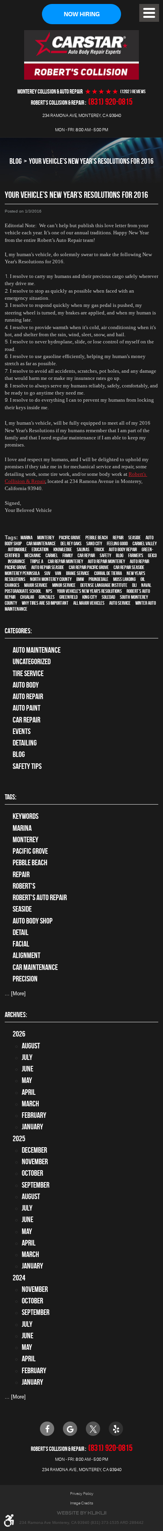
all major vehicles (88, 603)
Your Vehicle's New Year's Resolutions (89, 591)
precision (25, 979)
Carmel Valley (145, 543)
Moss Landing (124, 579)
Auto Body (26, 685)
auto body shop (33, 921)
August (31, 1046)
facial (21, 944)
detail (20, 932)
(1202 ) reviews (133, 91)
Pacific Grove (70, 537)
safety (105, 555)
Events (21, 731)
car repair (86, 555)
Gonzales (47, 597)
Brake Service (77, 573)
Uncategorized (32, 661)
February (34, 1115)
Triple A (36, 561)
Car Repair (26, 720)
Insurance (16, 561)
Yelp (116, 1429)
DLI (134, 585)
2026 (19, 1034)
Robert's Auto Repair (40, 897)
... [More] (15, 993)
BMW (80, 579)
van (58, 573)
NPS (49, 591)
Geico (152, 555)
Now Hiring (82, 14)
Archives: (16, 1015)
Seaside (134, 537)
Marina (26, 537)
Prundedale (98, 579)
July (27, 1057)
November (35, 1161)
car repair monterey (65, 561)
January (32, 1127)
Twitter (93, 1429)
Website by (81, 1513)
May (27, 1080)
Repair (118, 537)
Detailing (25, 743)
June (27, 1069)
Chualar (27, 597)
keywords (25, 816)
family (68, 555)
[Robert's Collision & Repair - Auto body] (81, 54)
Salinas (83, 549)
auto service (120, 603)
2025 (19, 1138)
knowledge (62, 549)
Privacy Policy (81, 1493)
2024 (19, 1278)
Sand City (94, 543)
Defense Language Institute (103, 585)
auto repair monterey (106, 561)
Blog (15, 161)
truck (99, 549)
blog (119, 555)
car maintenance (41, 543)
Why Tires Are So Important (45, 603)
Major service (35, 585)
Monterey (45, 537)
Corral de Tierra (108, 573)
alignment (26, 955)
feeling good (117, 543)
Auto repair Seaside (47, 567)
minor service (64, 585)
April (29, 1092)
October (32, 1173)
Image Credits (81, 1503)
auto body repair (123, 549)
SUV (47, 573)
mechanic (33, 555)
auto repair (28, 696)
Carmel (51, 555)
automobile (17, 549)
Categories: (18, 631)
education (40, 549)
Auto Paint (26, 708)
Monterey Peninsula (22, 573)
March (30, 1104)
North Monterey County (51, 579)
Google (70, 1429)
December (34, 1150)
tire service (28, 673)
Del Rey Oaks (71, 543)
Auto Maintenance (37, 650)
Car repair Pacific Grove (89, 567)
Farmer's (135, 555)
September (35, 1185)
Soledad (108, 597)
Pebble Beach (96, 537)
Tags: (10, 797)
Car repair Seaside (129, 567)
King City (89, 597)
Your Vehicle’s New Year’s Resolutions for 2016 (91, 161)
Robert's (24, 886)
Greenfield (68, 597)
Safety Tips (27, 766)
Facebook (47, 1429)
